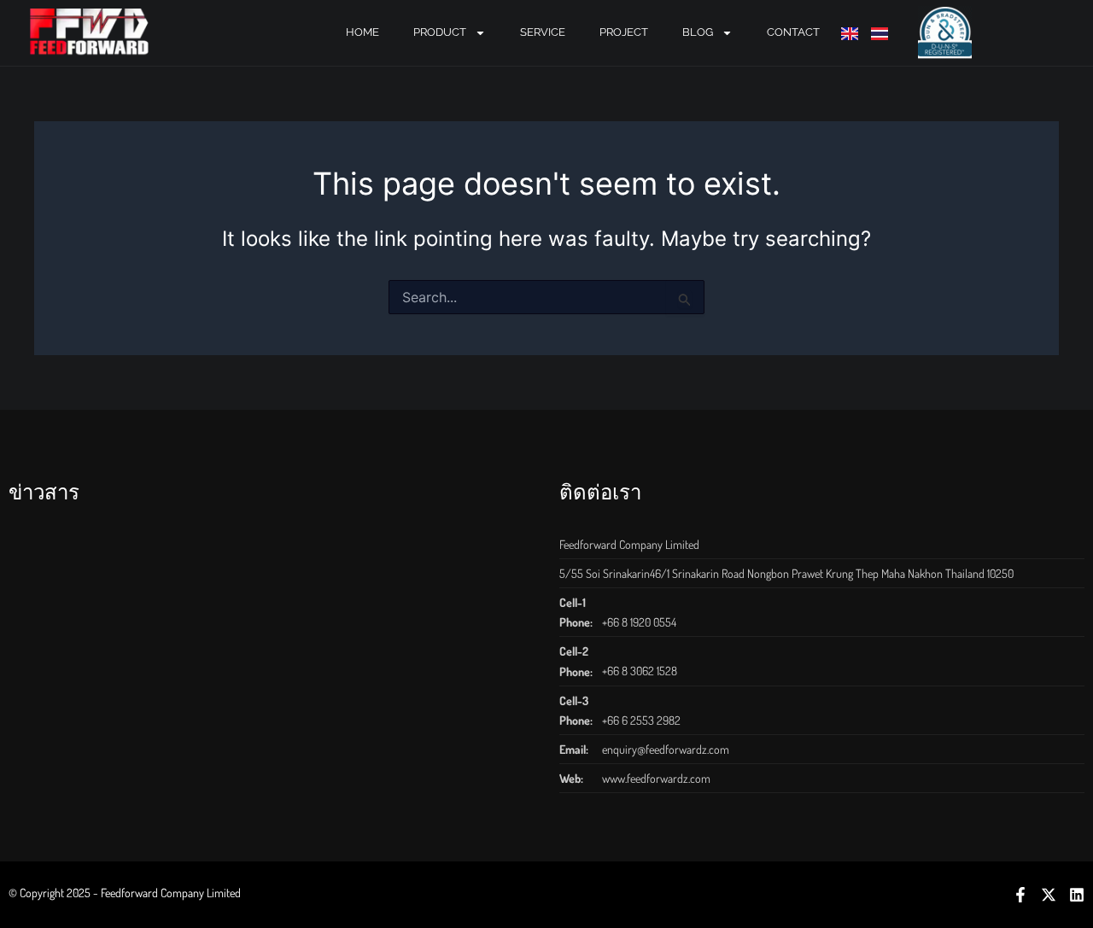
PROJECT (623, 32)
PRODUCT (439, 32)
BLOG (697, 32)
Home (362, 32)
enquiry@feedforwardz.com (665, 749)
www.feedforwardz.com (656, 778)
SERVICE (542, 32)
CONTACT (793, 32)
